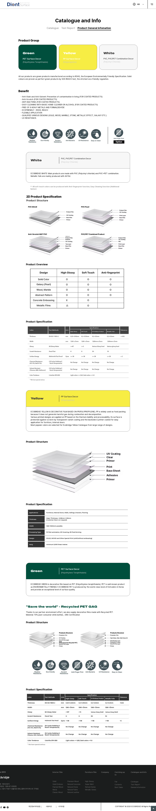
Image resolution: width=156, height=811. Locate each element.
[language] (134, 4)
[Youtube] (4, 807)
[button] (152, 4)
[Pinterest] (7, 807)
